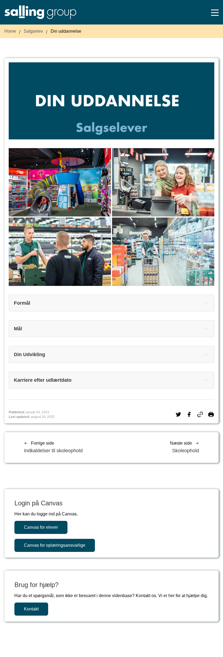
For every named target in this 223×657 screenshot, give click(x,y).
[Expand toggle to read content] (206, 303)
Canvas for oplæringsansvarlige (54, 545)
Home (10, 31)
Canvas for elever (41, 527)
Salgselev (33, 31)
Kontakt (31, 609)
